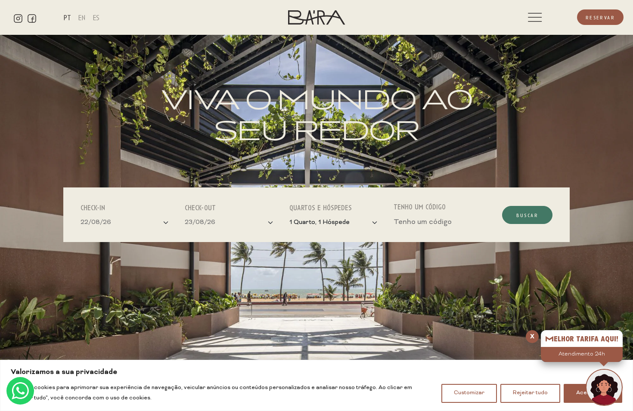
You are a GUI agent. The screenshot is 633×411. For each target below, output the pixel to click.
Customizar (469, 393)
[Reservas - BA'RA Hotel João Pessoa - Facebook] (32, 17)
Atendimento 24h (582, 354)
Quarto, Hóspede (319, 222)
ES (96, 17)
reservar (600, 17)
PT (67, 17)
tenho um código (420, 206)
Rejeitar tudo (530, 393)
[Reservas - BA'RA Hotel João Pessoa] (316, 18)
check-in (93, 207)
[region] (316, 385)
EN (82, 17)
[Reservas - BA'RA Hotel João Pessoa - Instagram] (18, 17)
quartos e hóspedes (320, 207)
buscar (527, 215)
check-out (200, 207)
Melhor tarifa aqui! (581, 338)
